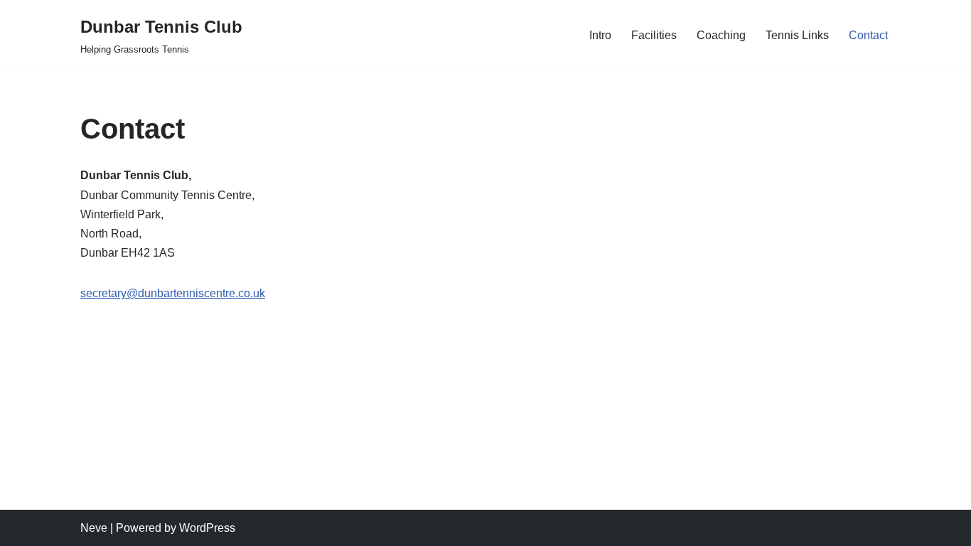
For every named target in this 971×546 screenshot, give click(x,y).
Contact (868, 35)
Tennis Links (797, 35)
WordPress (207, 528)
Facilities (654, 35)
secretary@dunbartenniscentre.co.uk (172, 293)
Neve (93, 528)
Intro (600, 35)
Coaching (721, 35)
